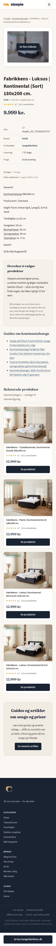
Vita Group (9, 861)
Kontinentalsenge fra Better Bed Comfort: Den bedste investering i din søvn (30, 354)
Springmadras (11, 234)
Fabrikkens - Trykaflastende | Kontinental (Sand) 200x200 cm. (28, 449)
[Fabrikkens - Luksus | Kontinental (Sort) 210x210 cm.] (28, 643)
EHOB (25, 138)
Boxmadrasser (11, 230)
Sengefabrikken (29, 145)
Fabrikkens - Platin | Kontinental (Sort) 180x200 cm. (26, 521)
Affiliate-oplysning (15, 914)
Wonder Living (10, 871)
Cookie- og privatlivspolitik (37, 914)
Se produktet (28, 469)
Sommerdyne (10, 837)
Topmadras (10, 238)
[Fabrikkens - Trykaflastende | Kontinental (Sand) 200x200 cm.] (28, 425)
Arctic (6, 866)
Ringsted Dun (10, 857)
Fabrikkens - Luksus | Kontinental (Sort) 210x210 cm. (26, 667)
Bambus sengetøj (12, 832)
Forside (7, 18)
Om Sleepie (9, 891)
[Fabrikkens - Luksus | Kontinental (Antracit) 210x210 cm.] (28, 570)
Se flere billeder (28, 47)
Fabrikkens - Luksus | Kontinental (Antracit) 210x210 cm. (23, 594)
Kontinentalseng (13, 194)
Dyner (6, 817)
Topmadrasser (10, 822)
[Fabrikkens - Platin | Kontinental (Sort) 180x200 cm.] (28, 497)
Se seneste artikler (28, 746)
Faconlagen (9, 827)
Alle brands (9, 876)
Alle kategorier (10, 841)
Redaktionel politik (34, 910)
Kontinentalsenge (20, 18)
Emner (7, 896)
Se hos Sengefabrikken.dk (28, 939)
